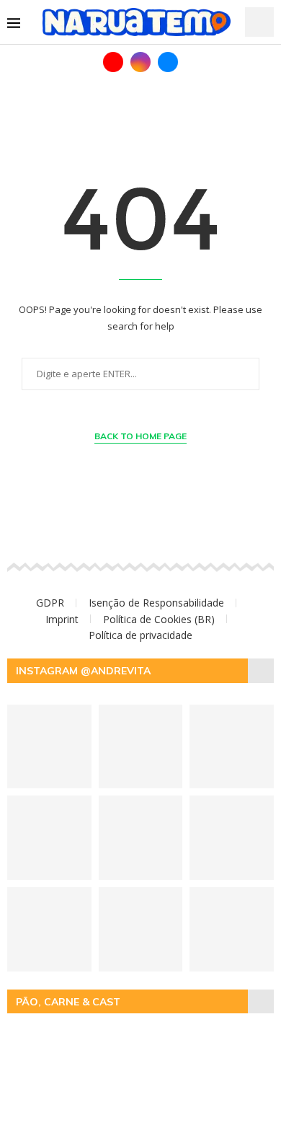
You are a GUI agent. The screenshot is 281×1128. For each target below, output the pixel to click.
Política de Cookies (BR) (159, 619)
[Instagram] (140, 62)
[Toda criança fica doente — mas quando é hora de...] (49, 747)
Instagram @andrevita (83, 670)
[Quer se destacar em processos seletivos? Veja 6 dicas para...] (231, 747)
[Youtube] (113, 62)
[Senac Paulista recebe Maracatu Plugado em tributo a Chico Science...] (49, 929)
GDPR (50, 602)
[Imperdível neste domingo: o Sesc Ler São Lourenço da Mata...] (231, 929)
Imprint (62, 619)
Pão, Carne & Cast (68, 1001)
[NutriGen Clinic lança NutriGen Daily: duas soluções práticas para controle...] (141, 838)
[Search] (259, 22)
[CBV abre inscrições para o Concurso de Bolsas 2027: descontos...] (231, 838)
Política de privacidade (140, 635)
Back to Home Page (140, 436)
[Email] (168, 62)
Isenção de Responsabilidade (156, 602)
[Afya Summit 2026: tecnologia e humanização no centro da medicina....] (141, 747)
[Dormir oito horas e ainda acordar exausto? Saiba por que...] (141, 929)
